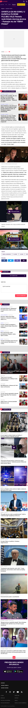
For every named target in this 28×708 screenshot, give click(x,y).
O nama (2, 695)
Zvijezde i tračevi (9, 8)
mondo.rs (6, 51)
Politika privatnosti (5, 702)
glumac (21, 254)
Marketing (17, 695)
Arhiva (16, 700)
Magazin (3, 8)
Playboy (15, 254)
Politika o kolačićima (5, 700)
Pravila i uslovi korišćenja (20, 702)
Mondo (3, 683)
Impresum (3, 698)
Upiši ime (3, 282)
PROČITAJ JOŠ (7, 409)
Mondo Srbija (4, 685)
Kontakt (16, 698)
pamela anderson (6, 254)
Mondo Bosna (4, 688)
